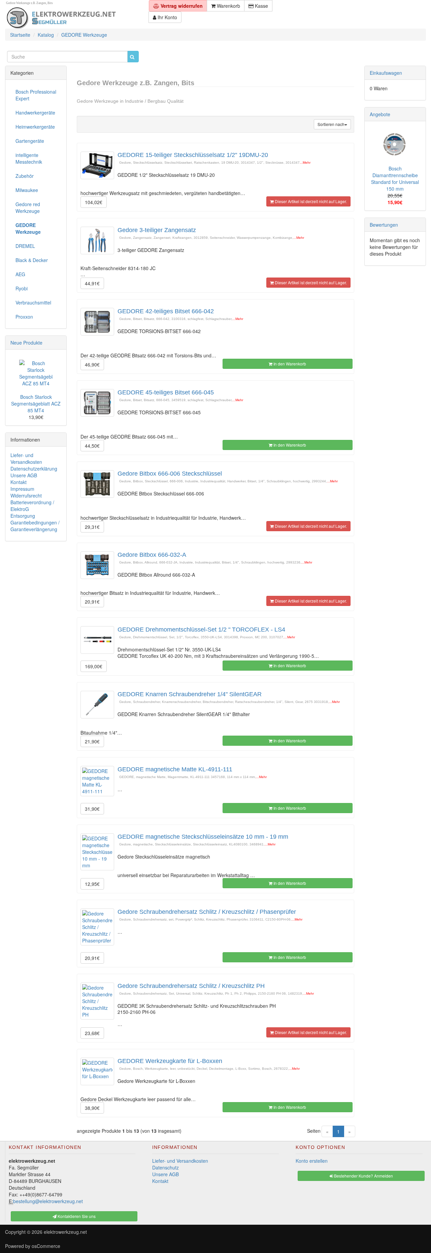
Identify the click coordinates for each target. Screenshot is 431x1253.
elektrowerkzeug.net (65, 1231)
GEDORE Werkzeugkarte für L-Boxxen (170, 1061)
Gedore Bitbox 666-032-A (152, 554)
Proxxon (24, 316)
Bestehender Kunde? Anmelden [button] (363, 1176)
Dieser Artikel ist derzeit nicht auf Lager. (310, 201)
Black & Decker (31, 260)
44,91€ (92, 283)
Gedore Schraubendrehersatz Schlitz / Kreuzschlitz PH (191, 986)
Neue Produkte (26, 342)
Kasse (261, 5)
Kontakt (18, 482)
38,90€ (92, 1107)
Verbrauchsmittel (33, 302)
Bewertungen (384, 224)
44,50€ (92, 445)
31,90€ (92, 808)
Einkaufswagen (386, 72)
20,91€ (92, 601)
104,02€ (93, 202)
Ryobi (21, 288)
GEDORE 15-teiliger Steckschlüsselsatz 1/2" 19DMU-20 (193, 155)
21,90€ (92, 741)
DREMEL (25, 246)
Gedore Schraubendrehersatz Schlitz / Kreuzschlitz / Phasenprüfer (207, 911)
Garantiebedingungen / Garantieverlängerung (35, 526)
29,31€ (92, 526)
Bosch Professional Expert (35, 95)
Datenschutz (165, 1167)
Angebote (380, 114)
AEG (20, 274)
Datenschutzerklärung (33, 468)
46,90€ (92, 364)
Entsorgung (22, 515)
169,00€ (93, 666)
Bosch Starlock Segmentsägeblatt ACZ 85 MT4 (36, 403)
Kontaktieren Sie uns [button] (76, 1216)
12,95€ (92, 883)
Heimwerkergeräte (35, 126)
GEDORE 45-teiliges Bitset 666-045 (166, 392)
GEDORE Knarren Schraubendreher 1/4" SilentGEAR (190, 694)
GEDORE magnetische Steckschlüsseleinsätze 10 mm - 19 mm (203, 836)
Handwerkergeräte (35, 112)
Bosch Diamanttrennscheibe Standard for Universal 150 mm (395, 178)
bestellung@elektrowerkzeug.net (48, 1201)
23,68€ (92, 1033)
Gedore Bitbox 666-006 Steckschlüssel (170, 473)
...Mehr (305, 162)
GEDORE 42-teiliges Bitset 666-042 (166, 311)
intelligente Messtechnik (28, 158)
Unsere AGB (23, 475)
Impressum (22, 488)
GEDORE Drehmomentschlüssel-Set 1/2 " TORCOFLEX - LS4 (201, 629)
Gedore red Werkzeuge (27, 207)
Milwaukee (26, 190)
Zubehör (24, 175)
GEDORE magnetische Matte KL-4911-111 (175, 769)
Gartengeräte (29, 140)
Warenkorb (228, 5)
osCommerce (46, 1246)
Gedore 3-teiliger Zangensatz (157, 230)
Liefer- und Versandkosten (26, 458)
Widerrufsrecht (26, 495)
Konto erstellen (312, 1160)
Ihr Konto (166, 17)
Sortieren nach (331, 124)
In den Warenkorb (289, 363)
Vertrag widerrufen (181, 5)
